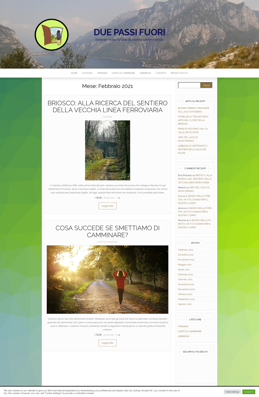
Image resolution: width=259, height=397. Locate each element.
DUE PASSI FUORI (129, 32)
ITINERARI (102, 73)
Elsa (99, 197)
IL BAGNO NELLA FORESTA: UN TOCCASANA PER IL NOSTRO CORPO (194, 200)
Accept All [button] (248, 392)
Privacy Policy (179, 73)
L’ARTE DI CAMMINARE (123, 73)
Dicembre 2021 (186, 254)
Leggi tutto (107, 206)
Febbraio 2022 (185, 249)
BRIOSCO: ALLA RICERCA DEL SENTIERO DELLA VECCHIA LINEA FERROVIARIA (108, 106)
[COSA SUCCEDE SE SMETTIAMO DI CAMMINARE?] (107, 279)
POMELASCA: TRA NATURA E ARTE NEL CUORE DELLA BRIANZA (193, 120)
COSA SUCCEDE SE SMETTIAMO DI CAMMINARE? (108, 231)
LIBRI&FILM (145, 73)
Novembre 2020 (186, 289)
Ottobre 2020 (185, 294)
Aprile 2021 (183, 269)
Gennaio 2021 (185, 279)
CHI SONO (87, 73)
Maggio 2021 (184, 264)
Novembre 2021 (186, 259)
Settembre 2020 (186, 299)
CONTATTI (160, 73)
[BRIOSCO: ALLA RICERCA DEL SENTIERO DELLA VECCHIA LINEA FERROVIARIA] (107, 150)
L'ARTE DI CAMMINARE (107, 242)
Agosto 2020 (185, 304)
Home (74, 73)
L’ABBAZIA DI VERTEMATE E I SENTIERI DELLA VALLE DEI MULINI (193, 149)
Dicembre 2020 (186, 284)
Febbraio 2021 (185, 274)
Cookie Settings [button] (232, 392)
